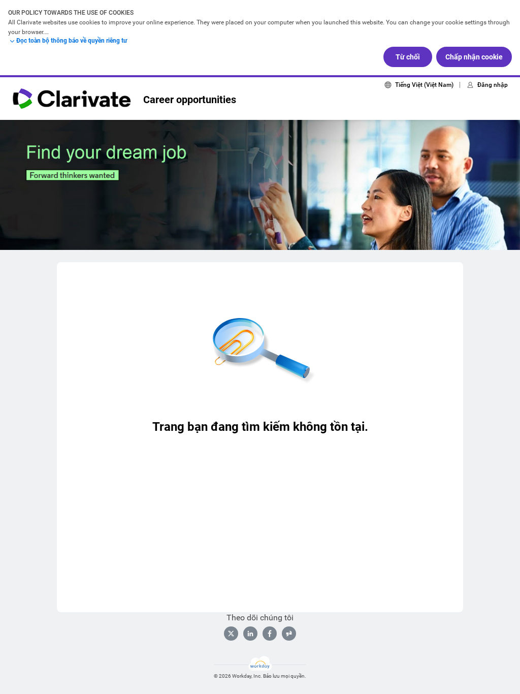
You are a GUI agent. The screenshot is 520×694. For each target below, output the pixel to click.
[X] (231, 633)
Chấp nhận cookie (474, 57)
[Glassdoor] (289, 633)
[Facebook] (270, 633)
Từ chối (408, 57)
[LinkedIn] (250, 633)
